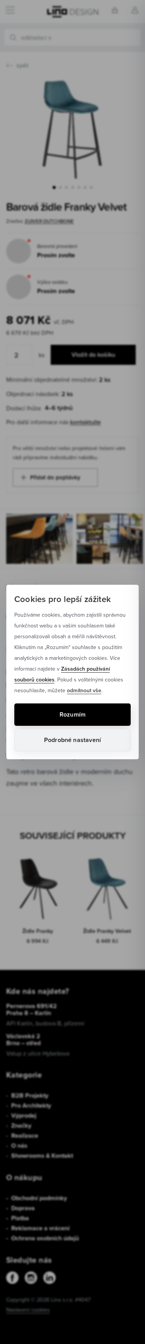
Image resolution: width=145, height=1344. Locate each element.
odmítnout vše (84, 690)
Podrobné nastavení (72, 739)
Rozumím (72, 714)
